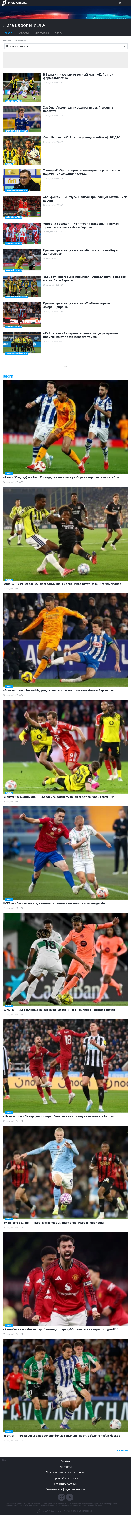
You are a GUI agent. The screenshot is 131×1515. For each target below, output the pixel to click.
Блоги (58, 33)
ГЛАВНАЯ (7, 40)
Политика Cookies (65, 1483)
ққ (119, 3)
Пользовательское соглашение (65, 1472)
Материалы (42, 33)
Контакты (66, 1467)
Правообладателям (65, 1478)
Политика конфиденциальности (65, 1489)
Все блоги (122, 1450)
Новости (23, 33)
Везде (8, 33)
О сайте (65, 1461)
